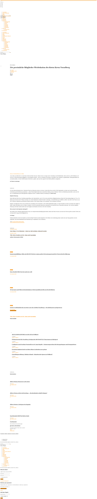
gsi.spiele (6, 25)
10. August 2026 (13, 407)
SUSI (12, 417)
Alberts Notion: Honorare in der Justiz (20, 381)
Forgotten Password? (4, 480)
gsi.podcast (4, 30)
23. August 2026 (13, 273)
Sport (3, 17)
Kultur (3, 16)
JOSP (13, 70)
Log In (1, 490)
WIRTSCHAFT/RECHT (6, 15)
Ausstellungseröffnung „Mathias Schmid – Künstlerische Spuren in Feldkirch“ (32, 354)
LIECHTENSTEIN (5, 13)
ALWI (13, 383)
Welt (3, 34)
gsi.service (4, 20)
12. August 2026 (13, 291)
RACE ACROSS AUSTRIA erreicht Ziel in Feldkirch (25, 334)
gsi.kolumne (6, 29)
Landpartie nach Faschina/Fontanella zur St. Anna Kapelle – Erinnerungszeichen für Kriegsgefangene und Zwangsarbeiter (44, 344)
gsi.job (5, 23)
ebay (11, 429)
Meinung (4, 28)
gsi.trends (6, 26)
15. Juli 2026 (12, 309)
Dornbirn (14, 221)
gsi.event (6, 22)
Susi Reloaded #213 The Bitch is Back (19, 416)
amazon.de (12, 430)
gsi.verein (4, 19)
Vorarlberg (4, 12)
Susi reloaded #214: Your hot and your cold (21, 271)
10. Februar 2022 (13, 71)
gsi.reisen (6, 24)
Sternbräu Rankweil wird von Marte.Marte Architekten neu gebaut (29, 349)
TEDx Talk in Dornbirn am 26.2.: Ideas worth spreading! (23, 316)
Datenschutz (4, 439)
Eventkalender (7, 21)
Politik (3, 14)
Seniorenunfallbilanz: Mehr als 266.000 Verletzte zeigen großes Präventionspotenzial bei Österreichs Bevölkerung (40, 254)
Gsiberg (13, 64)
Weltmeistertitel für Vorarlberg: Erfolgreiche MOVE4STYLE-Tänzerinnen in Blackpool (35, 339)
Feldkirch (17, 221)
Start (11, 64)
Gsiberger (4, 18)
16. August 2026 (13, 396)
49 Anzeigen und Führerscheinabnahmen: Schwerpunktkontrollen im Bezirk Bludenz (32, 289)
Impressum (4, 440)
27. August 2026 (13, 256)
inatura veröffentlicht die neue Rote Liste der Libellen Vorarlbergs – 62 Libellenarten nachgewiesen (36, 307)
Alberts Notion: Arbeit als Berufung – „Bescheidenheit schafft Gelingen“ (28, 393)
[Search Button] (10, 52)
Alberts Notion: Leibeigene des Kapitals (20, 404)
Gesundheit (21, 221)
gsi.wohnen (6, 27)
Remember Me (4, 477)
